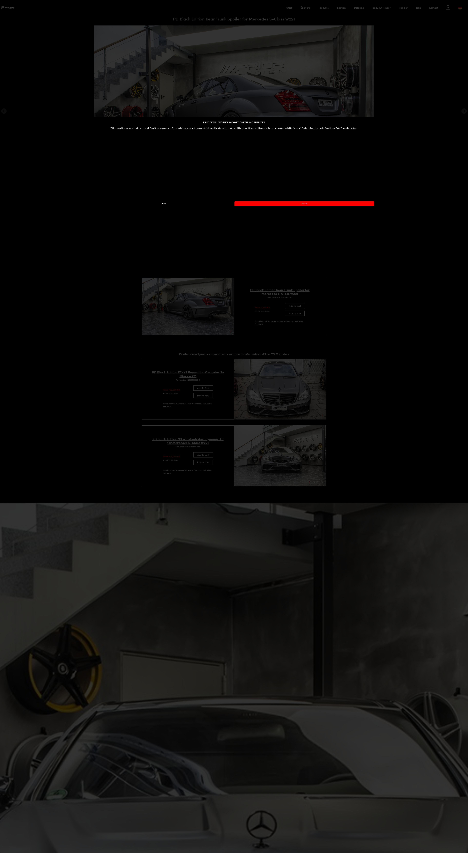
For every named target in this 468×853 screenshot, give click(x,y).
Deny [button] (163, 204)
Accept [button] (304, 204)
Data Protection (343, 128)
